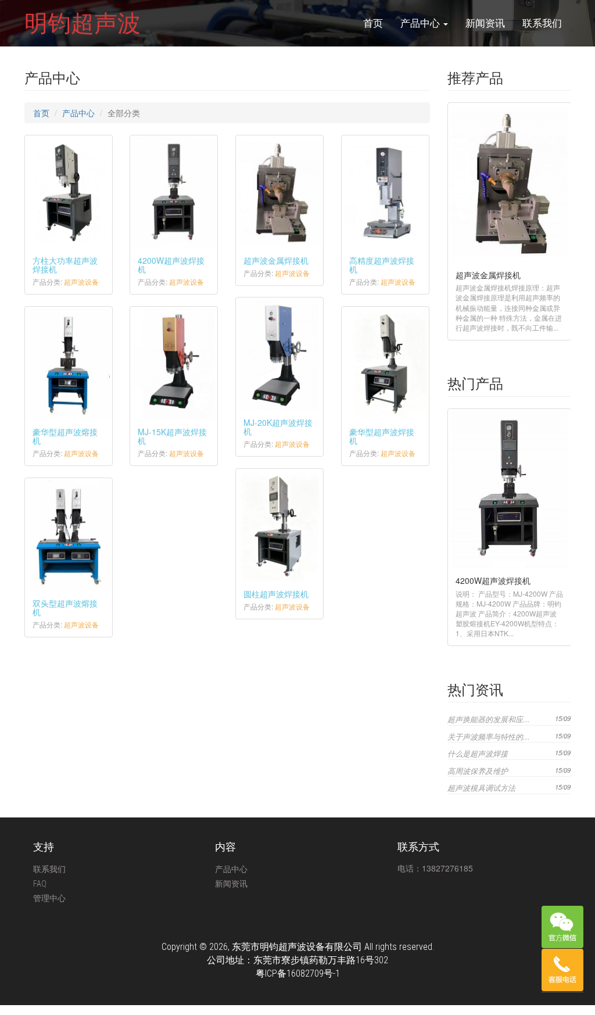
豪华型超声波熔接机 (65, 436)
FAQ (39, 883)
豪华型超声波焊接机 (381, 436)
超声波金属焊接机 (276, 260)
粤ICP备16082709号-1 (298, 973)
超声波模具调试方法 (481, 787)
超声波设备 (81, 281)
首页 (373, 23)
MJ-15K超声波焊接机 (172, 436)
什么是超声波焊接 (477, 753)
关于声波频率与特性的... (488, 736)
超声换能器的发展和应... (488, 719)
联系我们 (542, 23)
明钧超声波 (82, 23)
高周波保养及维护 (477, 770)
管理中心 (49, 898)
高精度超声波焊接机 (381, 264)
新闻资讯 (485, 23)
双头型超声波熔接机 (65, 607)
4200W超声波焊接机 (171, 264)
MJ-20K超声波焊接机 (278, 427)
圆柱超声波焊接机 (276, 594)
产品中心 (421, 23)
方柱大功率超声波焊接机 (65, 264)
